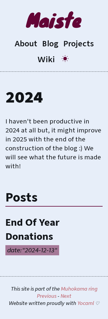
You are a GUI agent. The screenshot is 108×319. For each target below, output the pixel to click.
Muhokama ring (79, 289)
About (25, 43)
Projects (78, 43)
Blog (50, 43)
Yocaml (85, 303)
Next (66, 296)
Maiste (54, 19)
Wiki (46, 59)
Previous (46, 296)
